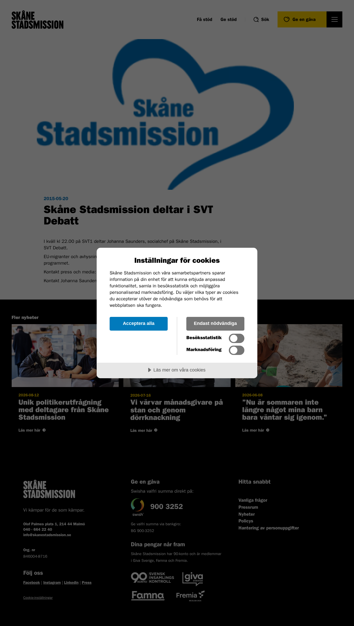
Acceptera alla (138, 323)
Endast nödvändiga (215, 323)
